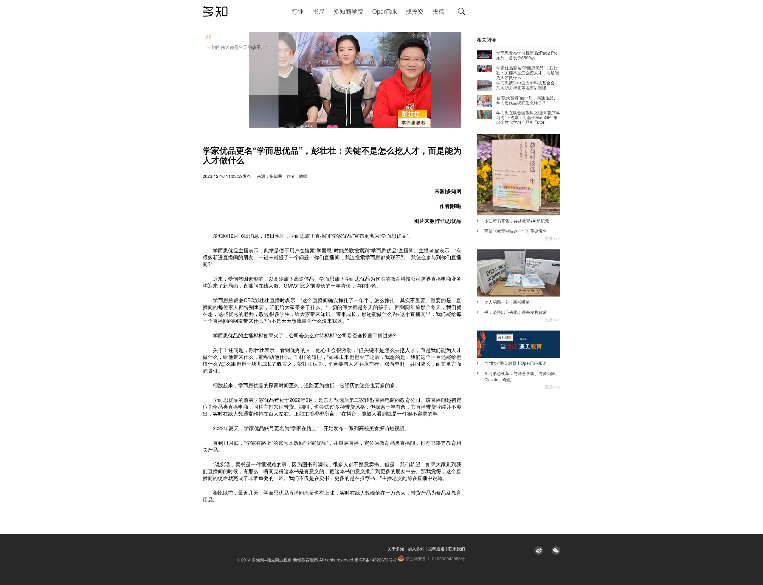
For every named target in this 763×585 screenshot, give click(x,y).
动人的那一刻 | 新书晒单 (507, 302)
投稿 (438, 11)
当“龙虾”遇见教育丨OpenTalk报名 (515, 363)
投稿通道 (436, 549)
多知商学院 (348, 11)
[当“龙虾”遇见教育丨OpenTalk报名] (518, 344)
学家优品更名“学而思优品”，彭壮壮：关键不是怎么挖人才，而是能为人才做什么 (527, 72)
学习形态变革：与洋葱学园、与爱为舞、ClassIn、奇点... (521, 376)
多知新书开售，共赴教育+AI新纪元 (516, 221)
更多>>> (552, 238)
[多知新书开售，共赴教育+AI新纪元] (518, 174)
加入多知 (416, 549)
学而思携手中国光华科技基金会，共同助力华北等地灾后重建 (527, 85)
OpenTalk (384, 11)
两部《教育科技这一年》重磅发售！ (517, 231)
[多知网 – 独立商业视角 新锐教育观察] (215, 11)
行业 (298, 11)
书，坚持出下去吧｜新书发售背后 (515, 312)
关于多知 (395, 549)
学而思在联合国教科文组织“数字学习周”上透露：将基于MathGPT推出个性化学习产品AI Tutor (528, 117)
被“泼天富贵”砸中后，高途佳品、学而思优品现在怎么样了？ (527, 100)
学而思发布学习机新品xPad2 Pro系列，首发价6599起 (527, 55)
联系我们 (456, 549)
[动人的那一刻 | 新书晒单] (518, 273)
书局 (319, 11)
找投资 (415, 11)
